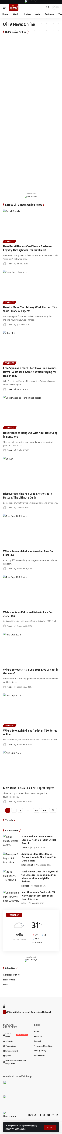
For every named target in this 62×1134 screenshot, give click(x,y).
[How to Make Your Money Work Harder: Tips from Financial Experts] (31, 286)
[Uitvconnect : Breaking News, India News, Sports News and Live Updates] (13, 7)
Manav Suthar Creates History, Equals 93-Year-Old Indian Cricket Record (38, 840)
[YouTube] (49, 1115)
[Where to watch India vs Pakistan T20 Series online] (31, 710)
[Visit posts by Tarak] (4, 263)
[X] (44, 1115)
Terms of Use (21, 1128)
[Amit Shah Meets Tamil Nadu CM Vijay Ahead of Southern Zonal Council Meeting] (11, 897)
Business (25, 886)
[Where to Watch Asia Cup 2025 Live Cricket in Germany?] (31, 649)
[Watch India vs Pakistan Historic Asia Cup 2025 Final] (31, 591)
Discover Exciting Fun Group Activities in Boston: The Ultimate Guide (27, 495)
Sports (24, 847)
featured (9, 241)
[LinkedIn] (57, 1115)
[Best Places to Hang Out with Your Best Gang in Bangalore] (31, 412)
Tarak (9, 264)
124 (44, 810)
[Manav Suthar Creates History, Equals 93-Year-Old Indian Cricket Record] (11, 841)
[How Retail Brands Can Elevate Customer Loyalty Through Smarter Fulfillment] (31, 226)
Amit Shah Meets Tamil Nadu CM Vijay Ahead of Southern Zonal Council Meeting (38, 895)
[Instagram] (53, 1115)
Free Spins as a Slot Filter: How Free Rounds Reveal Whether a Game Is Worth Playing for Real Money (29, 371)
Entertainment (27, 865)
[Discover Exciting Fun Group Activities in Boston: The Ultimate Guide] (31, 473)
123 (36, 810)
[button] (50, 1127)
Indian (23, 903)
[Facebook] (40, 1115)
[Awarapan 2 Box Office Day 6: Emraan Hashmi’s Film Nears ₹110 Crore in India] (11, 858)
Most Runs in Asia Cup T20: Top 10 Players (28, 788)
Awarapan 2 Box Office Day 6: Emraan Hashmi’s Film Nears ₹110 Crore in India (38, 857)
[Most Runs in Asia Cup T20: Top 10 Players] (31, 767)
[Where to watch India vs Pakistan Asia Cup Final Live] (31, 530)
